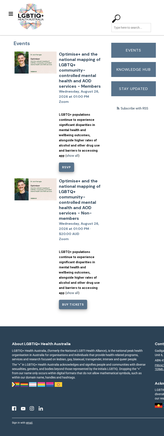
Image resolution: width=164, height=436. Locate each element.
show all (72, 156)
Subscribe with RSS (134, 108)
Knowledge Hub (133, 69)
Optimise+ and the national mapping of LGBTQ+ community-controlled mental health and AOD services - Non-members (79, 199)
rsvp (66, 167)
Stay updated (133, 88)
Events (133, 50)
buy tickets (73, 304)
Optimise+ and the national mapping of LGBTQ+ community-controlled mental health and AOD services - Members (80, 70)
